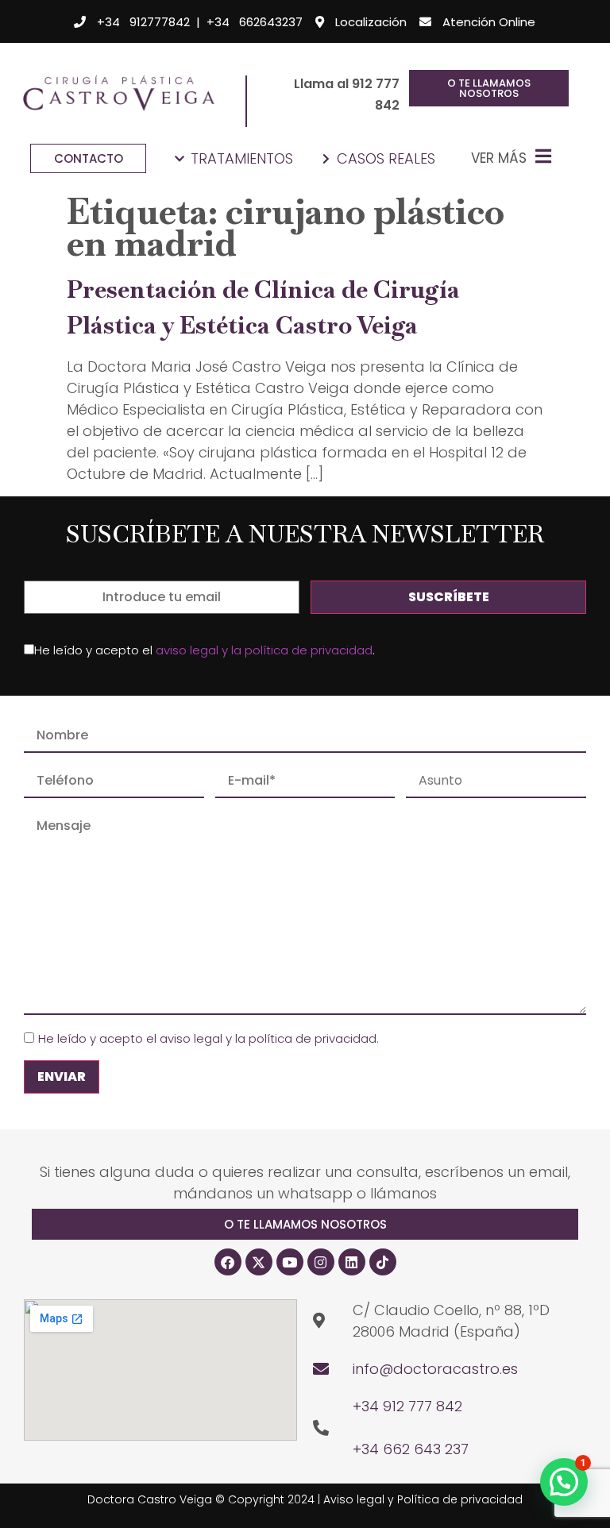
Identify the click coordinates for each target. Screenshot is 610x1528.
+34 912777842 (143, 22)
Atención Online (488, 22)
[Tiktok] (382, 1261)
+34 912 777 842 (407, 1406)
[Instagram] (320, 1261)
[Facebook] (227, 1261)
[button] (305, 1224)
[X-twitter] (258, 1261)
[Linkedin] (351, 1261)
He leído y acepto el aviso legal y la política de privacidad (207, 1038)
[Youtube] (289, 1261)
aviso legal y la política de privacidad (264, 650)
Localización (371, 22)
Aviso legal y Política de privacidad (423, 1499)
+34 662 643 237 (411, 1449)
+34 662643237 (255, 22)
